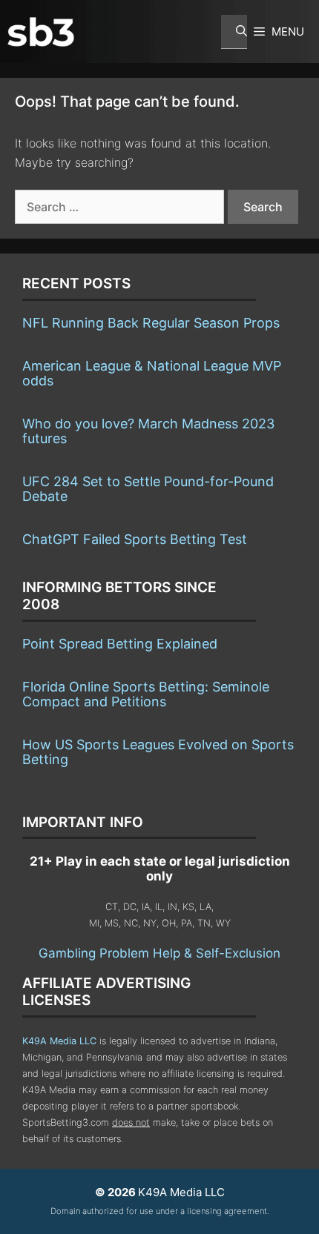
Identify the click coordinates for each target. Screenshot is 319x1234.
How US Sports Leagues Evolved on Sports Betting (158, 752)
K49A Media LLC (59, 1040)
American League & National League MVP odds (151, 373)
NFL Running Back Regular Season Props (151, 323)
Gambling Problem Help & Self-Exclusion (159, 953)
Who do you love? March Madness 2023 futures (148, 431)
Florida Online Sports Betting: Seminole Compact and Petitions (145, 694)
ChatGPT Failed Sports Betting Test (134, 539)
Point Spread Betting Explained (119, 643)
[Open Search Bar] (234, 32)
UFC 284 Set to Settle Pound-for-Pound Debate (148, 489)
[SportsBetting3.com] (40, 32)
